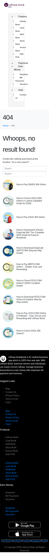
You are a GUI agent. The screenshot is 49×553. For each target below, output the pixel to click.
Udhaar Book (20, 23)
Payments (23, 63)
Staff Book (19, 36)
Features (22, 16)
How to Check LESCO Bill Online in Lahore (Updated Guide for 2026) (29, 201)
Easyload (24, 74)
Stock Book (19, 42)
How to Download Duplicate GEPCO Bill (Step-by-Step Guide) (29, 250)
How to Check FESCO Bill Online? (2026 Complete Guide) (29, 283)
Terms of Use (11, 399)
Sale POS (19, 55)
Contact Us (20, 96)
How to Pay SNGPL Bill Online (31, 184)
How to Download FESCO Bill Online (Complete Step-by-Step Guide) (30, 299)
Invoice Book (20, 49)
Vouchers (24, 84)
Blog (7, 389)
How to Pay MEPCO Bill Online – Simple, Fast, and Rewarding (29, 267)
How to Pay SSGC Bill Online (30, 217)
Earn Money (18, 68)
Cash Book (19, 29)
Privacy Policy (12, 395)
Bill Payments (19, 79)
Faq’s (8, 402)
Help (20, 90)
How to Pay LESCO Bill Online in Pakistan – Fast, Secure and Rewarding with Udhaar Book (31, 315)
